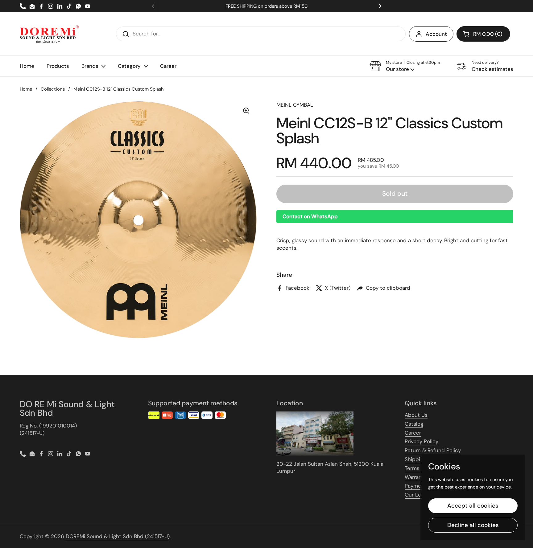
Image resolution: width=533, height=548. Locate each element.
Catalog (414, 423)
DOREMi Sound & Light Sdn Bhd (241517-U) (118, 536)
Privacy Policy (421, 441)
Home (26, 89)
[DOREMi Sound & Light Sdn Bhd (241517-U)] (49, 33)
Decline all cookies (473, 525)
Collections (53, 89)
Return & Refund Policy (433, 450)
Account (436, 34)
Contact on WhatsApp (310, 216)
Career (413, 432)
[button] (483, 34)
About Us (416, 414)
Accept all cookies (472, 505)
